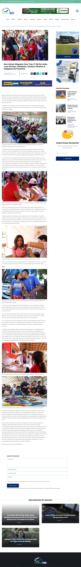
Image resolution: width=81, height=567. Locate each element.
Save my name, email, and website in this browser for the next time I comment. (29, 481)
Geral (23, 522)
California (70, 111)
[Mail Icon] (40, 558)
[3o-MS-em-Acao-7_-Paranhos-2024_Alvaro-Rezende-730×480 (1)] (25, 30)
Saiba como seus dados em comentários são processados (45, 488)
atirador (71, 110)
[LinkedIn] (37, 73)
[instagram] (78, 1)
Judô (73, 99)
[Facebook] (31, 73)
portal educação (71, 127)
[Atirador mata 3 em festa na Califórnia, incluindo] (61, 104)
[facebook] (73, 1)
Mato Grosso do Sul (12, 74)
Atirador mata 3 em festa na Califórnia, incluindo (73, 107)
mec (73, 125)
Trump (69, 112)
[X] (34, 73)
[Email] (46, 73)
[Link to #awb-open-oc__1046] (77, 11)
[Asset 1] (8, 8)
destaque (6, 74)
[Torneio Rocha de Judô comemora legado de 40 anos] (61, 91)
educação (70, 125)
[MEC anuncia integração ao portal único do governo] (61, 116)
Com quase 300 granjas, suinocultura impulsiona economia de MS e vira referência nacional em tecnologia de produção (20, 517)
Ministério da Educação (73, 126)
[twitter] (76, 1)
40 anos (71, 98)
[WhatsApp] (40, 73)
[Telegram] (43, 73)
